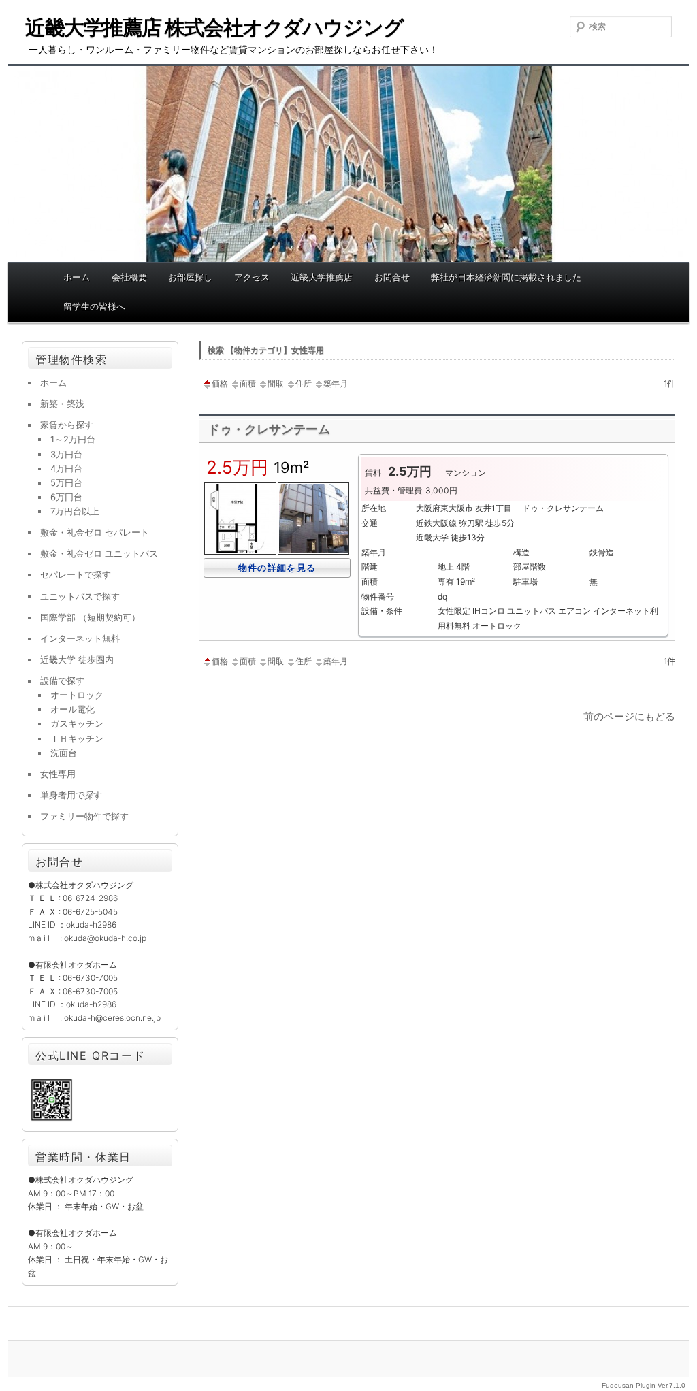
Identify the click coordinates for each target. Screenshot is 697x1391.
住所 (303, 383)
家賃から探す (66, 424)
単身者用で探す (71, 794)
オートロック (76, 694)
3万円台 (66, 453)
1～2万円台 (72, 438)
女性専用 (58, 773)
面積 (248, 383)
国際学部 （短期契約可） (90, 617)
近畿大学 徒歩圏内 (77, 659)
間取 (276, 383)
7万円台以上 (74, 511)
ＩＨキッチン (76, 738)
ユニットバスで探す (80, 596)
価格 (220, 383)
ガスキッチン (76, 723)
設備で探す (62, 680)
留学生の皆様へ (94, 306)
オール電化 (72, 709)
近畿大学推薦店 (322, 277)
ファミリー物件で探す (84, 816)
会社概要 (129, 277)
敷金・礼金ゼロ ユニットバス (99, 553)
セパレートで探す (75, 574)
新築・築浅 (62, 403)
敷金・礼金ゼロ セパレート (94, 532)
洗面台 (63, 752)
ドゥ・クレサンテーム (269, 429)
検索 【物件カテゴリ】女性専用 (266, 350)
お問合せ (392, 277)
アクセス (252, 277)
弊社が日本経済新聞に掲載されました (506, 277)
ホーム (76, 277)
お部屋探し (190, 277)
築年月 (335, 383)
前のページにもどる (629, 716)
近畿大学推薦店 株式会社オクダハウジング (214, 27)
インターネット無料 (80, 638)
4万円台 (66, 468)
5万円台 (66, 482)
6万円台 (66, 496)
